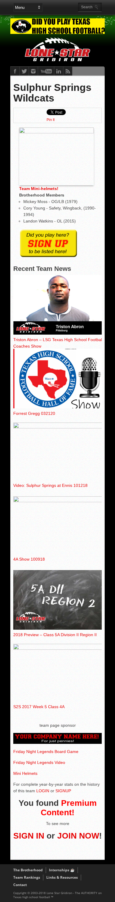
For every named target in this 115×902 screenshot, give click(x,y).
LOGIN (42, 790)
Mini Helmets (25, 773)
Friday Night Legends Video (39, 762)
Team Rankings (26, 877)
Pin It (51, 120)
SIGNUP (63, 790)
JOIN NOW (78, 835)
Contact (20, 884)
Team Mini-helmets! (38, 188)
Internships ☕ (62, 869)
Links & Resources (62, 877)
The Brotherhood (28, 869)
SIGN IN (28, 835)
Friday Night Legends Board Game (45, 751)
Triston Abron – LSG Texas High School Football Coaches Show (58, 342)
